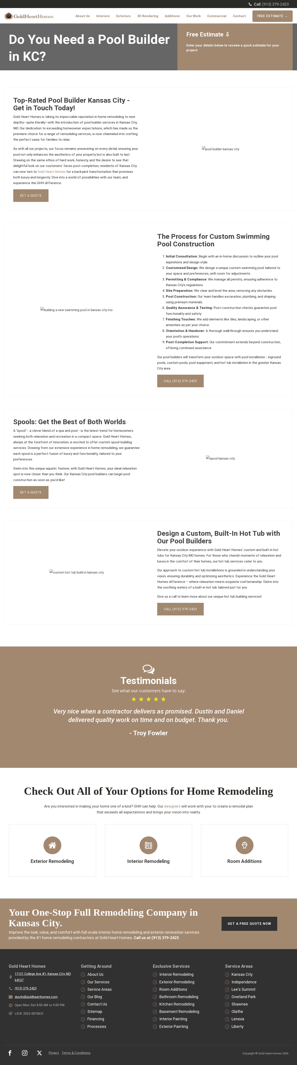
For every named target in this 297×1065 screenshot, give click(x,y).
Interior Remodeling (176, 974)
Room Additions (173, 989)
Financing (95, 1019)
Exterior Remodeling (176, 982)
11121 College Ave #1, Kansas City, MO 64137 (43, 977)
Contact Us (97, 1004)
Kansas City (242, 974)
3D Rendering (147, 16)
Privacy (54, 1053)
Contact (239, 16)
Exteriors (123, 16)
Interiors (103, 16)
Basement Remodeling (179, 1011)
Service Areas (99, 989)
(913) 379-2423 (275, 4)
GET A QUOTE (31, 195)
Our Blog (94, 996)
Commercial (216, 16)
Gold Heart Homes (51, 172)
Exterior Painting (173, 1026)
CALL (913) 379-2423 (180, 381)
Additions (172, 16)
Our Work (193, 16)
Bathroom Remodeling (178, 996)
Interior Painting (173, 1019)
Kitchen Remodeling (176, 1004)
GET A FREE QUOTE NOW (249, 924)
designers (172, 806)
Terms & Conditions (76, 1053)
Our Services (98, 982)
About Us (82, 16)
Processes (96, 1026)
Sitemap (94, 1011)
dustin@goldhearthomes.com (36, 997)
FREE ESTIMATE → (272, 16)
